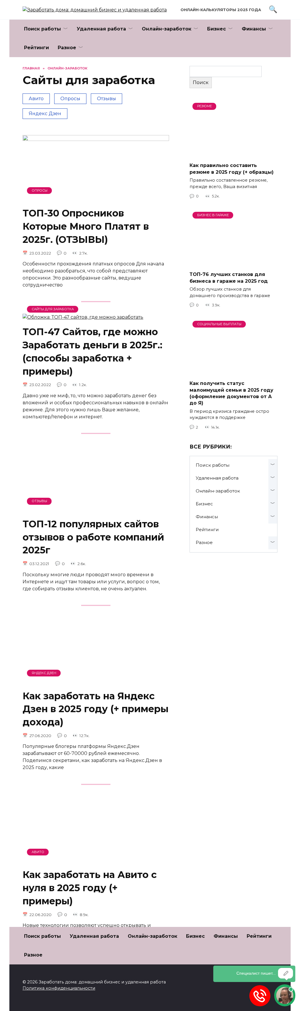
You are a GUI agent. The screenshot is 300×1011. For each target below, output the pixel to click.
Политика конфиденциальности (59, 988)
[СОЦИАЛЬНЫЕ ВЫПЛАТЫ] (233, 372)
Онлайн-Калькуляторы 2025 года (220, 10)
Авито (36, 98)
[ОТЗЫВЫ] (96, 509)
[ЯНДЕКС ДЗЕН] (96, 681)
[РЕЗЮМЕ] (233, 154)
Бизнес (216, 29)
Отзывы (106, 98)
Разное (67, 47)
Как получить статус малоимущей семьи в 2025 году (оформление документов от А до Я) (231, 393)
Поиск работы (42, 29)
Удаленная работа (101, 29)
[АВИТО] (96, 860)
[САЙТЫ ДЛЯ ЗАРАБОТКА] (83, 317)
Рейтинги (36, 47)
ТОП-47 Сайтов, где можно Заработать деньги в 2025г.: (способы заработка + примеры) (92, 351)
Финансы (254, 29)
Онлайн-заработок (166, 29)
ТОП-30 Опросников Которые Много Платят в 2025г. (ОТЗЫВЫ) (86, 226)
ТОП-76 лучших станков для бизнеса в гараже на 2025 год (229, 278)
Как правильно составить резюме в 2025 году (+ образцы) (232, 169)
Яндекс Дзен (45, 113)
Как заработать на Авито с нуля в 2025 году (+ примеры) (90, 888)
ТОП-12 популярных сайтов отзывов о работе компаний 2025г (93, 537)
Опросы (70, 98)
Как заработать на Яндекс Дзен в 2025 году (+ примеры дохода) (95, 709)
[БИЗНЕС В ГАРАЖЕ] (233, 263)
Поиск (201, 82)
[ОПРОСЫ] (96, 199)
